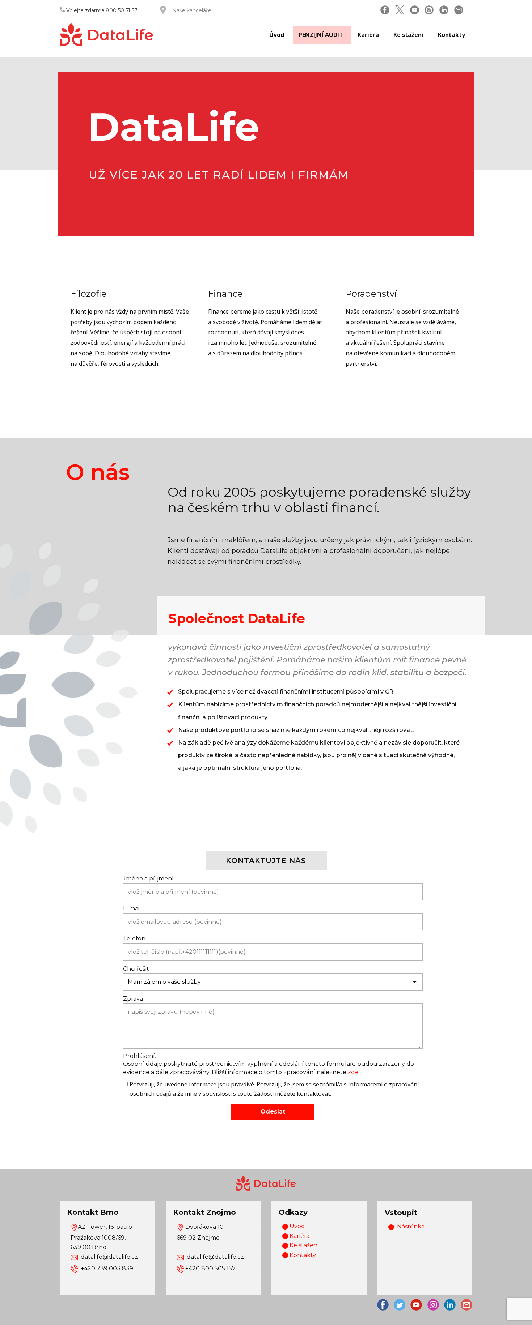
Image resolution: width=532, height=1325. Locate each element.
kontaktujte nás (266, 860)
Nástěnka (411, 1226)
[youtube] (416, 1305)
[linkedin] (443, 9)
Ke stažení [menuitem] (408, 35)
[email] (466, 1305)
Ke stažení (303, 1245)
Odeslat (273, 1111)
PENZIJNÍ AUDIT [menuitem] (321, 35)
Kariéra (298, 1235)
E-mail (132, 908)
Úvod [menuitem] (276, 35)
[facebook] (384, 9)
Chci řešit (136, 968)
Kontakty (302, 1255)
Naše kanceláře (191, 10)
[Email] (458, 9)
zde (353, 1072)
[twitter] (399, 9)
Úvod (296, 1226)
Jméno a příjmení (148, 878)
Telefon (134, 938)
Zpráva (133, 998)
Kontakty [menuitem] (451, 35)
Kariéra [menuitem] (368, 35)
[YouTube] (414, 9)
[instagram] (429, 9)
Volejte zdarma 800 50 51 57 (101, 10)
